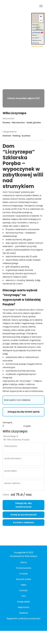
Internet (7, 135)
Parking (16, 135)
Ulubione (23, 612)
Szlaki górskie (33, 122)
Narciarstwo (18, 122)
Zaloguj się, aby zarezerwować (23, 505)
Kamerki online (23, 579)
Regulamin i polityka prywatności (23, 618)
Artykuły (23, 573)
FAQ (23, 596)
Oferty (23, 562)
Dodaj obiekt (23, 601)
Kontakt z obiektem (23, 522)
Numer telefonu (12, 483)
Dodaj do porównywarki (23, 514)
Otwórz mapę (37, 46)
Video (23, 584)
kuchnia (26, 135)
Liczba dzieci (10, 470)
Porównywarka (23, 568)
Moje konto (23, 607)
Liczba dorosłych (12, 458)
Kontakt (23, 590)
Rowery (6, 122)
